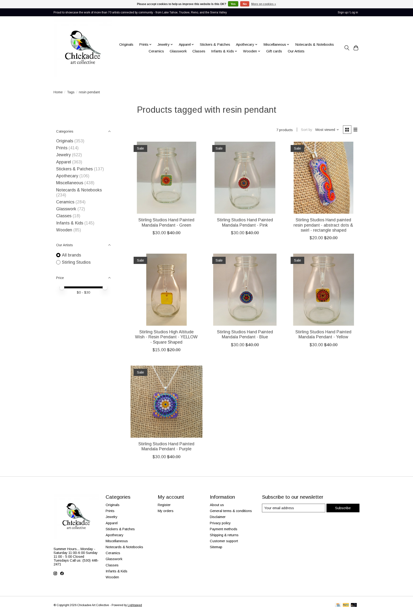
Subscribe (343, 508)
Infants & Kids (69, 223)
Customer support (224, 541)
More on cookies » (263, 4)
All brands (71, 255)
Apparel (63, 162)
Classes (198, 51)
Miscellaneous (69, 182)
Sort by (306, 130)
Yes (233, 4)
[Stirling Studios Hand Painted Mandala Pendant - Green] (166, 178)
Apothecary (67, 175)
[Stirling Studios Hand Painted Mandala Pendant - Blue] (245, 290)
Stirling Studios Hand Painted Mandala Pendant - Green (166, 222)
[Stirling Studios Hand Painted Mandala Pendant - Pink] (245, 178)
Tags (71, 92)
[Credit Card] (338, 605)
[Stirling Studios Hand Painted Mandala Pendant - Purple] (166, 402)
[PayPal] (346, 605)
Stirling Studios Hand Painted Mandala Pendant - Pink (245, 222)
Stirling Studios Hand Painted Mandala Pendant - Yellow (323, 334)
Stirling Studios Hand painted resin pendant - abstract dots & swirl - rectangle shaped (323, 225)
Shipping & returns (224, 535)
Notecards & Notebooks (314, 44)
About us (217, 505)
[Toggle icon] (346, 48)
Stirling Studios (76, 262)
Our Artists (296, 51)
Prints (61, 147)
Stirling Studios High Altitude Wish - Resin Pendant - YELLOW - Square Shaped (166, 336)
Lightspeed (135, 605)
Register (164, 505)
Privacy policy (220, 523)
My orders (166, 511)
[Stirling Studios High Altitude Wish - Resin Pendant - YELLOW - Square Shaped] (166, 290)
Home (58, 92)
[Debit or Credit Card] (354, 605)
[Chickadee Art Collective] (83, 48)
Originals (126, 44)
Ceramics (156, 51)
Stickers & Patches (215, 44)
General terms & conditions (231, 511)
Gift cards (274, 51)
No (245, 4)
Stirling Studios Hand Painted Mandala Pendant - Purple (166, 446)
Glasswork (178, 51)
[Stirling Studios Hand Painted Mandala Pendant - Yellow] (323, 290)
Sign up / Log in (348, 12)
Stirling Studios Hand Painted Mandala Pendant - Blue (245, 334)
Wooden (64, 230)
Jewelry (63, 154)
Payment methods (223, 529)
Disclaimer (218, 517)
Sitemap (216, 547)
